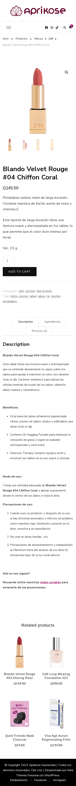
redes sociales (50, 582)
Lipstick (30, 291)
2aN (21, 291)
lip (48, 296)
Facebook (40, 780)
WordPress (51, 775)
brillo (14, 296)
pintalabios (10, 301)
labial (33, 296)
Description (25, 322)
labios (42, 296)
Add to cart (19, 272)
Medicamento (19, 780)
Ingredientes (52, 322)
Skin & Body (44, 291)
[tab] (26, 321)
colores (23, 296)
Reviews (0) (39, 331)
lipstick (56, 296)
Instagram (59, 780)
